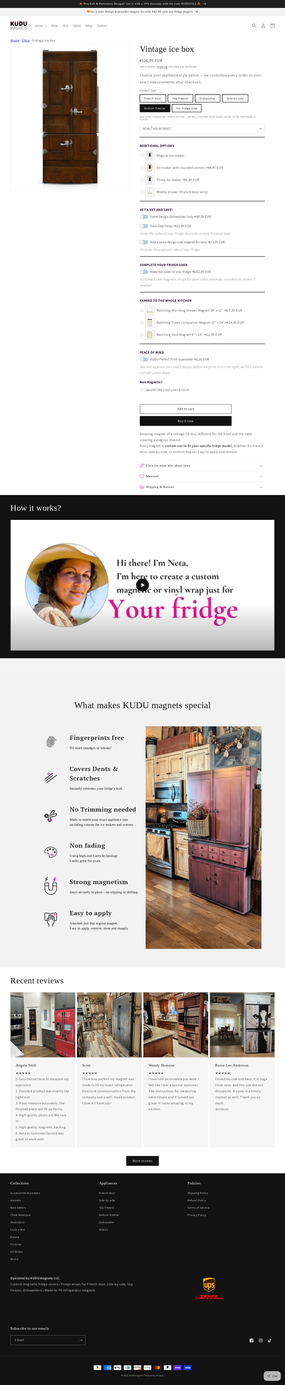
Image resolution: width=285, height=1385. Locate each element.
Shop (26, 40)
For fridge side (187, 108)
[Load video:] (142, 585)
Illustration (17, 1222)
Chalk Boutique (20, 1215)
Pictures (15, 1244)
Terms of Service (198, 1207)
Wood (14, 1259)
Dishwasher (208, 98)
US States (16, 1252)
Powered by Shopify (154, 1375)
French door (152, 98)
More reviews (142, 1161)
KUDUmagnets (136, 1375)
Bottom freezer (155, 108)
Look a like (17, 1229)
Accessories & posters (25, 1193)
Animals (15, 1200)
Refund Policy (197, 1200)
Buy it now (186, 421)
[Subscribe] (80, 1340)
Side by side (235, 98)
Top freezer (180, 98)
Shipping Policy (198, 1193)
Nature (14, 1237)
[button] (41, 25)
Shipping (162, 66)
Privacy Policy (197, 1215)
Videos (103, 1229)
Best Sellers (18, 1207)
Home (14, 40)
